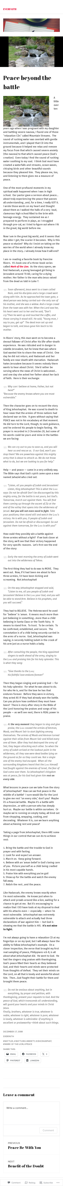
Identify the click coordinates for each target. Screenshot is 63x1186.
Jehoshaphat (44, 1041)
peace (29, 1044)
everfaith (8, 1036)
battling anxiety (25, 1041)
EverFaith (9, 9)
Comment (48, 1130)
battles (9, 1041)
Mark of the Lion (14, 1044)
